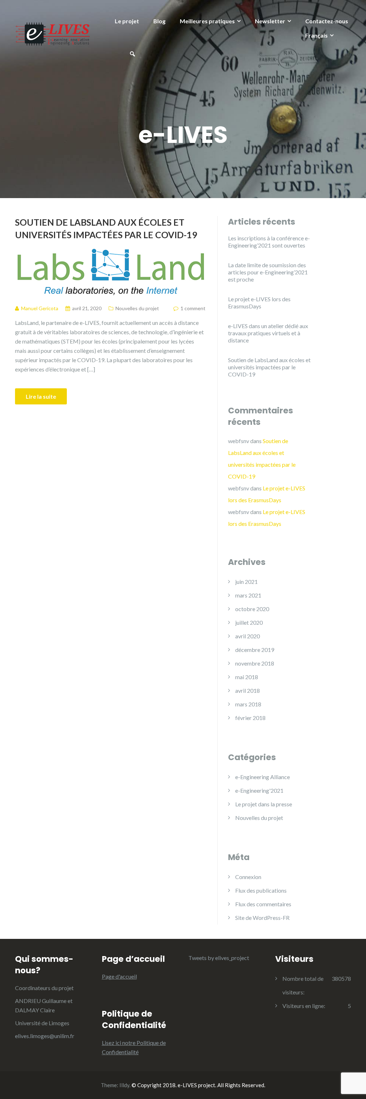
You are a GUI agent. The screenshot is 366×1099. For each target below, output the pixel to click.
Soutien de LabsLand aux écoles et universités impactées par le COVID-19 (106, 228)
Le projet (127, 21)
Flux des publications (261, 890)
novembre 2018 (254, 663)
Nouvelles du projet (137, 308)
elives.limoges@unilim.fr (44, 1035)
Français (316, 35)
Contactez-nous (326, 21)
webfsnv (238, 440)
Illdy (124, 1085)
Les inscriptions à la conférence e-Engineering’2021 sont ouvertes (269, 242)
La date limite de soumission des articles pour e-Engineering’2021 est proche (268, 272)
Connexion (248, 876)
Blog (159, 21)
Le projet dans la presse (263, 804)
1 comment (193, 308)
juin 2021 (246, 581)
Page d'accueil (119, 976)
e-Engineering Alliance (262, 776)
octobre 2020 (252, 608)
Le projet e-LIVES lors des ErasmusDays (259, 302)
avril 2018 (247, 690)
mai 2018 (246, 676)
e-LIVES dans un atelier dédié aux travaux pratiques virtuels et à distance (268, 333)
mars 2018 (248, 704)
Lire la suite (41, 396)
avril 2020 (247, 636)
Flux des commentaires (263, 904)
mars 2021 (248, 595)
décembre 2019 (254, 649)
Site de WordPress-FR (262, 917)
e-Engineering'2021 (259, 790)
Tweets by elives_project (218, 957)
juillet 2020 (249, 622)
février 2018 (250, 717)
